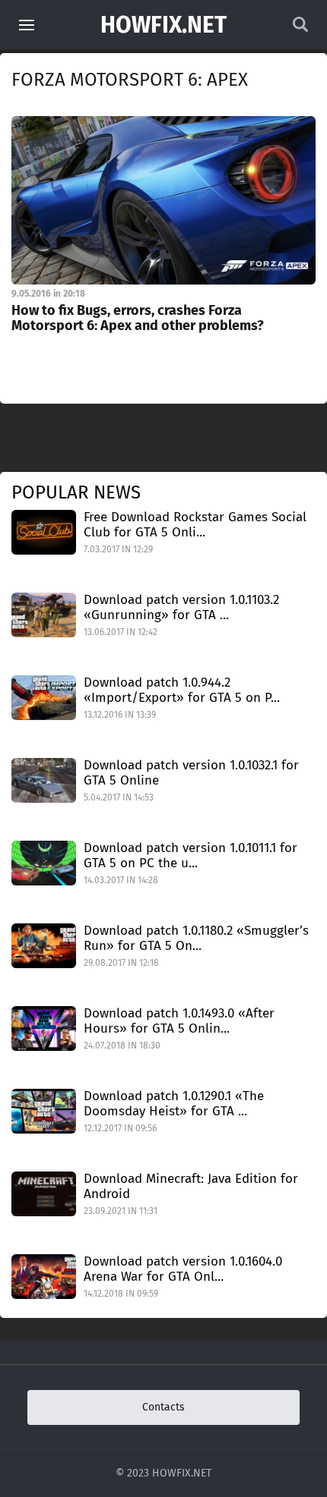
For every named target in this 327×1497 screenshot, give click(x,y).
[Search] (300, 28)
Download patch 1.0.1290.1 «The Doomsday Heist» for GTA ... (174, 1103)
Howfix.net (163, 25)
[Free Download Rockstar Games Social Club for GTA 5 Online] (43, 531)
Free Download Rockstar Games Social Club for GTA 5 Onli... (195, 524)
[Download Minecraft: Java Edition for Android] (43, 1193)
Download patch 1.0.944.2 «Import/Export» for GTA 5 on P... (182, 690)
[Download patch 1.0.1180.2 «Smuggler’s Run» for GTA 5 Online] (43, 945)
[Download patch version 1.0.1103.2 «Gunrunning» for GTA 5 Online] (43, 614)
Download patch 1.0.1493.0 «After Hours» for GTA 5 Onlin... (179, 1020)
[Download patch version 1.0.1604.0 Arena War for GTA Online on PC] (43, 1275)
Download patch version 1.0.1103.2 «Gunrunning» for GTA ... (181, 607)
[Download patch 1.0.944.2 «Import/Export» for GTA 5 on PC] (43, 696)
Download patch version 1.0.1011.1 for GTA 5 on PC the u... (190, 855)
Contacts (163, 1407)
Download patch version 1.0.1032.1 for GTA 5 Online (191, 772)
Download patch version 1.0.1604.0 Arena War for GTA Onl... (183, 1269)
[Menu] (26, 25)
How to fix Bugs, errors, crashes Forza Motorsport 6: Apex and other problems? (137, 318)
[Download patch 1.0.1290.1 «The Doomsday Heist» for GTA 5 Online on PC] (43, 1110)
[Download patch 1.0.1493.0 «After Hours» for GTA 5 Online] (43, 1027)
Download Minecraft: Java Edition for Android (191, 1186)
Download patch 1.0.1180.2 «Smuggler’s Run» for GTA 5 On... (196, 938)
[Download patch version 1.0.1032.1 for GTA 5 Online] (43, 779)
